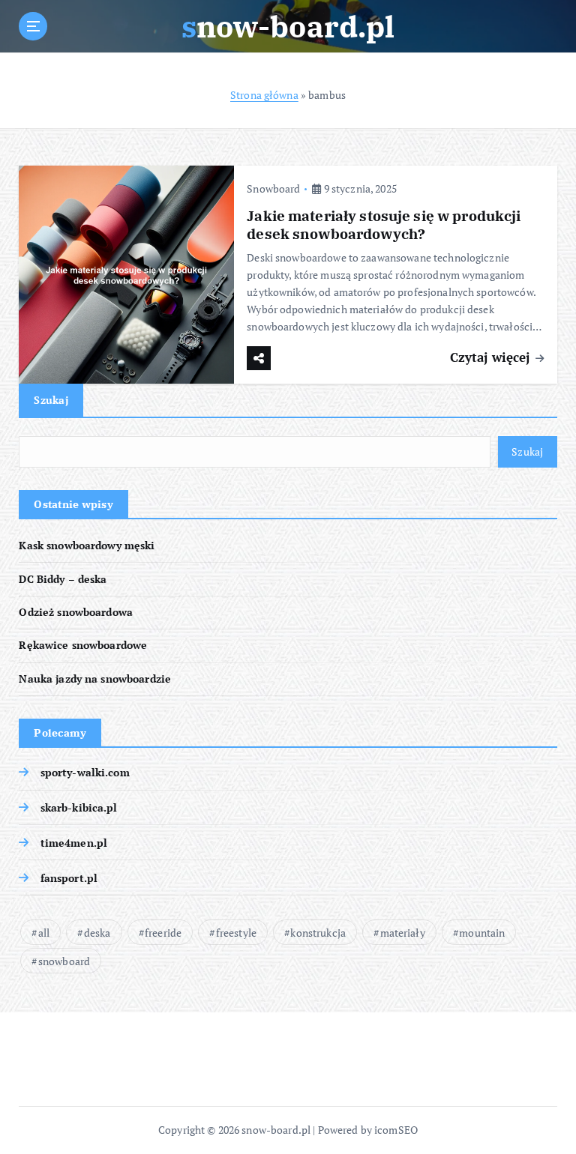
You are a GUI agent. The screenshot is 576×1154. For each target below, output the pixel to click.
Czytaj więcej (492, 357)
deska (97, 932)
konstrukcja (318, 932)
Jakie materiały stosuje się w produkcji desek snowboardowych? (383, 224)
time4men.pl (73, 843)
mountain (482, 932)
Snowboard (273, 188)
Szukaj (51, 400)
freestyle (236, 932)
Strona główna (264, 95)
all (44, 932)
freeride (163, 932)
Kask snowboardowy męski (86, 545)
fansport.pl (69, 878)
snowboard (64, 961)
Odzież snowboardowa (76, 612)
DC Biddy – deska (62, 579)
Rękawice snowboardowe (83, 645)
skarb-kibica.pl (78, 808)
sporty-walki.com (84, 772)
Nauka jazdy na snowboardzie (95, 679)
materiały (402, 932)
